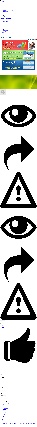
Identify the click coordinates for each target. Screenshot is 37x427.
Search (4, 414)
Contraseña (1, 395)
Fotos (3, 15)
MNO (12, 423)
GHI (9, 423)
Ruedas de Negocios (5, 11)
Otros (5, 9)
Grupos (4, 14)
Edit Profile (4, 409)
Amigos (3, 324)
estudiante (3, 381)
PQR (14, 423)
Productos (31, 423)
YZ (19, 423)
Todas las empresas (3, 423)
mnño (5, 25)
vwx (5, 27)
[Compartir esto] (18, 171)
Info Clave (3, 12)
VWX (17, 423)
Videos (2, 419)
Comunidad (3, 13)
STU (15, 423)
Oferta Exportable (5, 31)
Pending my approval (5, 417)
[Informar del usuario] (18, 319)
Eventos (4, 16)
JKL (10, 423)
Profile (2, 407)
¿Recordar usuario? (4, 398)
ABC (6, 423)
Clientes (26, 423)
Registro (3, 421)
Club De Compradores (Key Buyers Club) (8, 10)
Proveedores (23, 423)
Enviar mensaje (5, 208)
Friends (2, 415)
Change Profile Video (5, 408)
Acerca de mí (4, 374)
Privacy (4, 410)
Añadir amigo (2, 208)
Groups (2, 418)
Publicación (1, 374)
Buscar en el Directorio (5, 2)
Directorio (3, 1)
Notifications (4, 412)
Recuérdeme (1, 396)
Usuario (1, 394)
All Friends (4, 416)
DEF (7, 423)
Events (2, 420)
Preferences (4, 411)
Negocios (3, 29)
